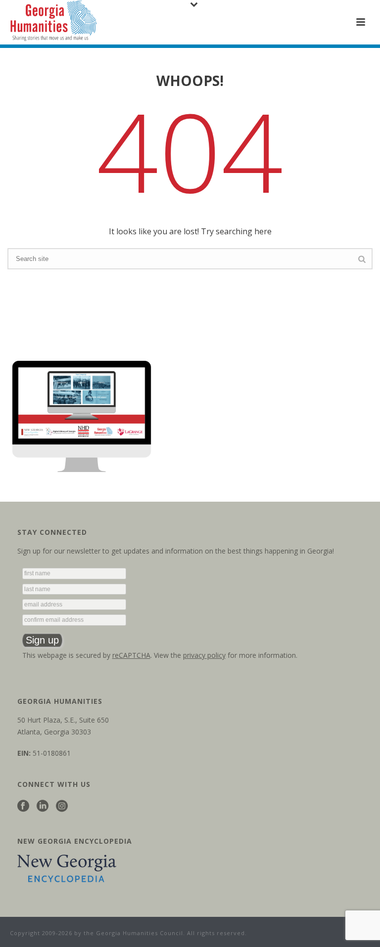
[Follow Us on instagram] (62, 806)
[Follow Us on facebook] (23, 806)
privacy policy (204, 655)
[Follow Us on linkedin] (42, 806)
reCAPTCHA (131, 655)
